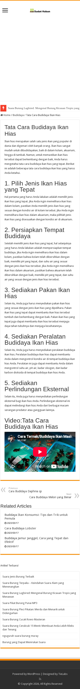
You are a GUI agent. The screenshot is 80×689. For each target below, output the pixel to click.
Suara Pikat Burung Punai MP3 (19, 603)
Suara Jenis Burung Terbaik (18, 576)
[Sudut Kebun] (40, 10)
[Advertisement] (40, 61)
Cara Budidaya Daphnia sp (25, 490)
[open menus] (5, 10)
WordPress (33, 673)
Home (6, 115)
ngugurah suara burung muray (20, 635)
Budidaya (18, 115)
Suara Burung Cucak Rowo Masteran (23, 619)
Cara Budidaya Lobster (20, 528)
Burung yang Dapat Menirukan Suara (24, 642)
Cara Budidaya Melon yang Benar (50, 496)
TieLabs (62, 673)
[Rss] (40, 678)
